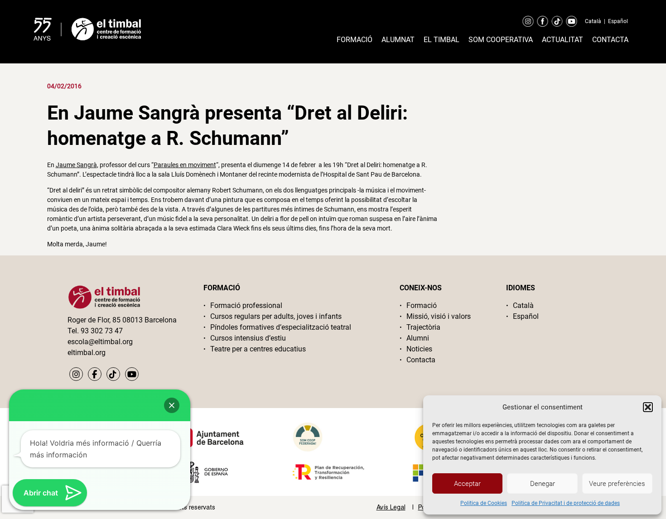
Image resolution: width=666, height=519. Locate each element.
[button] (647, 407)
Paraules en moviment (185, 164)
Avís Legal (390, 507)
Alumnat (398, 39)
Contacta (610, 39)
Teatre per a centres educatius (258, 349)
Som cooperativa (500, 39)
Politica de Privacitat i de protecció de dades (566, 503)
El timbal (441, 39)
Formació (354, 39)
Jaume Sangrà (76, 164)
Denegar (542, 484)
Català (593, 21)
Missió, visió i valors (438, 316)
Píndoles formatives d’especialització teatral (280, 327)
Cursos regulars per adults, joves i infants (276, 316)
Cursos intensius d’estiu (248, 338)
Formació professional (246, 305)
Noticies (419, 349)
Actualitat (562, 39)
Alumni (417, 338)
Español (618, 21)
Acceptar (467, 484)
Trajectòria (423, 327)
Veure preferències (617, 484)
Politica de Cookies (483, 503)
